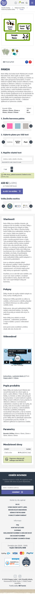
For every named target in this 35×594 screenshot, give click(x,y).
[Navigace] (32, 3)
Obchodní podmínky (17, 536)
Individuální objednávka (17, 510)
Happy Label (7, 378)
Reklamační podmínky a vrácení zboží (17, 533)
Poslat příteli (9, 62)
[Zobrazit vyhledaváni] (26, 3)
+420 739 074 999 (17, 548)
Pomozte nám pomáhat (17, 515)
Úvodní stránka (5, 8)
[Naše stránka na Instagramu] (20, 576)
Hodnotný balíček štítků (8, 9)
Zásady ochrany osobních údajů (17, 538)
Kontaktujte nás (17, 527)
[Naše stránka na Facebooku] (15, 576)
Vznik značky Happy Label (17, 507)
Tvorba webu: (17, 586)
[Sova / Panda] (25, 206)
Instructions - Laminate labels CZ (14, 376)
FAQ (17, 525)
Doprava (17, 530)
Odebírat (16, 492)
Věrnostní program (17, 512)
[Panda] (10, 206)
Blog (17, 504)
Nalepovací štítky (20, 8)
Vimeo (16, 378)
